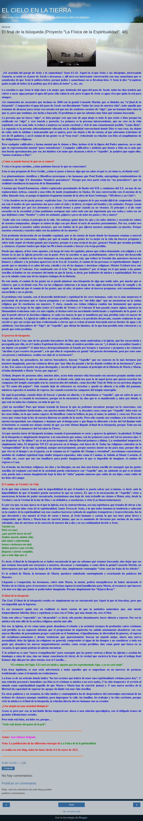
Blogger (83, 817)
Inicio (71, 805)
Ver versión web (71, 811)
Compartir (8, 768)
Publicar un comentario (19, 783)
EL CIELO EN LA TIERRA (36, 10)
